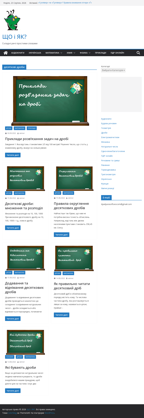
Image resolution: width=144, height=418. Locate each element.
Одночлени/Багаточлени (113, 151)
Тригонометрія (108, 174)
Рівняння (105, 165)
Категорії (105, 66)
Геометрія (106, 128)
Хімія (69, 52)
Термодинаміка (108, 169)
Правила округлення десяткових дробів (71, 205)
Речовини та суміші (110, 160)
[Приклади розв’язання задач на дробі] (49, 100)
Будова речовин (109, 123)
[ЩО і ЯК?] (5, 52)
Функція (104, 183)
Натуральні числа (109, 146)
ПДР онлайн (117, 52)
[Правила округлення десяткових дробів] (74, 178)
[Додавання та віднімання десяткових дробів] (25, 258)
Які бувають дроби (20, 367)
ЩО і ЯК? (14, 36)
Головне (9, 357)
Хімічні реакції (107, 188)
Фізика (83, 52)
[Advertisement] (121, 94)
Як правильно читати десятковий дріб (72, 285)
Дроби (8, 128)
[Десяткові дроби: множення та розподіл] (25, 178)
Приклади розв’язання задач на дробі (36, 138)
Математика (52, 52)
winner (22, 133)
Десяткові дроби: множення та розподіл (24, 205)
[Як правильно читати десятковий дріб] (74, 258)
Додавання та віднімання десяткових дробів (24, 287)
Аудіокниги (17, 52)
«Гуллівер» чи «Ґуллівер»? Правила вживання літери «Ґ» (65, 3)
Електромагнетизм (110, 137)
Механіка (105, 142)
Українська (35, 52)
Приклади (100, 52)
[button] (60, 53)
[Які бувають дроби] (25, 342)
